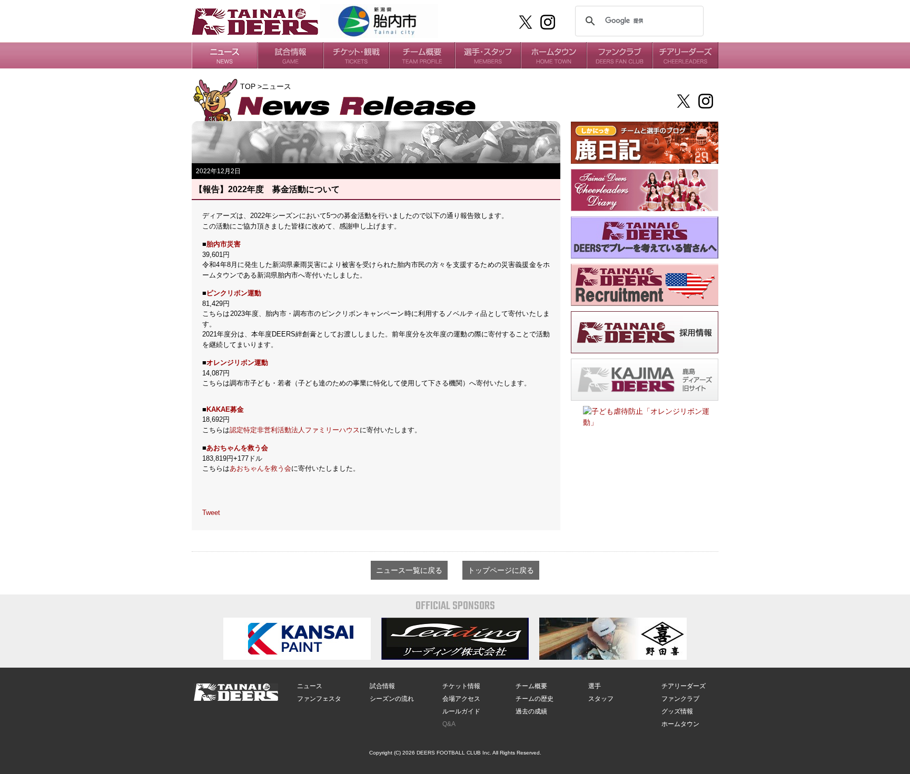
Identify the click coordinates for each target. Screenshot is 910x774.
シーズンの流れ (392, 698)
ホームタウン (680, 724)
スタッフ (601, 698)
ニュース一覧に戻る (409, 570)
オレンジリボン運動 (237, 362)
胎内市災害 (223, 244)
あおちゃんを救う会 (237, 448)
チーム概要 (531, 686)
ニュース (309, 686)
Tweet (211, 513)
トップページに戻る (501, 570)
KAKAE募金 (225, 409)
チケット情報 (461, 686)
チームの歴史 (534, 698)
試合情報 (382, 686)
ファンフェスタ (319, 698)
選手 (594, 686)
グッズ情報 (677, 711)
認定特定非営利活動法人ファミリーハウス (295, 430)
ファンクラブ (680, 698)
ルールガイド (461, 711)
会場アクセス (461, 698)
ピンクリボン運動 (233, 293)
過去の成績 (531, 711)
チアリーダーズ (683, 686)
